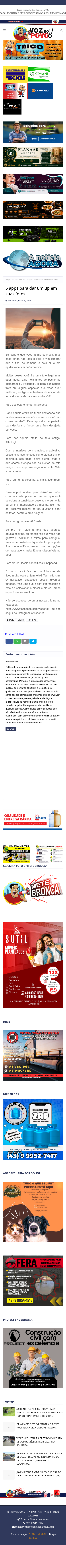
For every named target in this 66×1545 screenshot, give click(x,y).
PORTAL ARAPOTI (37, 1532)
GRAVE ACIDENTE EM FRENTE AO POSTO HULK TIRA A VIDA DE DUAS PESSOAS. (38, 1423)
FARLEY (33, 1536)
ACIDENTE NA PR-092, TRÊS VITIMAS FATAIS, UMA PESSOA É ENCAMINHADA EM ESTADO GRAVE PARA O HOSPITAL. (39, 1410)
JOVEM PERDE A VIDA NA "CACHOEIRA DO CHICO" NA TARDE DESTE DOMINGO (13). (39, 1471)
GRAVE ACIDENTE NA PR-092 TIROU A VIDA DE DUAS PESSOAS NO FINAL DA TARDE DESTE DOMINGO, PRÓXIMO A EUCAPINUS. (39, 1456)
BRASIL (22, 277)
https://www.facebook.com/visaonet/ (27, 607)
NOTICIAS (32, 618)
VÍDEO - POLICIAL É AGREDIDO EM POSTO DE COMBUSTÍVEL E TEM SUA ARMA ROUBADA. (39, 1439)
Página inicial (11, 277)
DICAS (21, 618)
